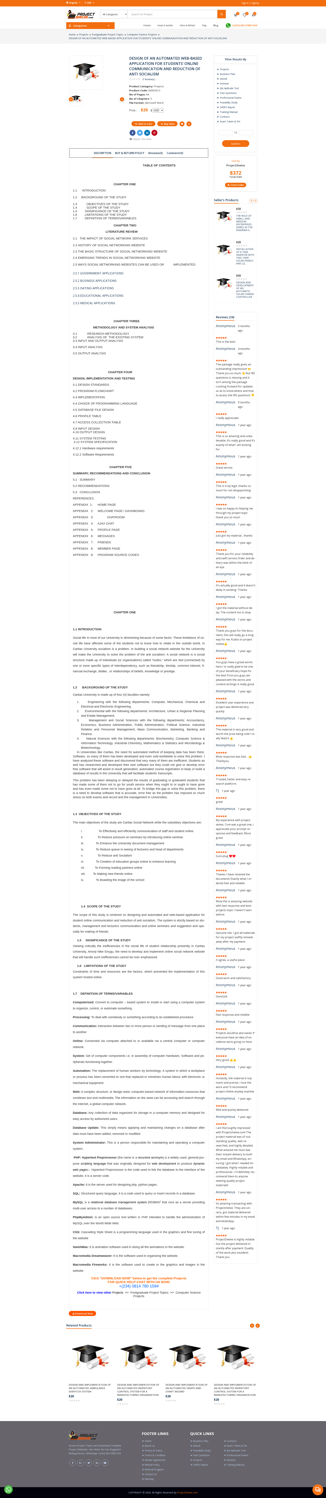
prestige (169, 671)
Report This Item (141, 139)
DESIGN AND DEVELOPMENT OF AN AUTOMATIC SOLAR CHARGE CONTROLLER (245, 223)
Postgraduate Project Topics (107, 34)
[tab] (102, 153)
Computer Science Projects (142, 34)
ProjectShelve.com (187, 1492)
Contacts (224, 116)
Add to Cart (145, 123)
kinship (170, 665)
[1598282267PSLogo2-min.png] (80, 14)
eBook (223, 78)
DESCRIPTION (102, 153)
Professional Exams (230, 97)
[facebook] (72, 1463)
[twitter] (89, 1463)
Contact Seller (237, 185)
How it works (165, 25)
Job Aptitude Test (229, 88)
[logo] (83, 1434)
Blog (215, 25)
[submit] (221, 14)
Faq (204, 25)
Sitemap (149, 1479)
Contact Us (151, 1474)
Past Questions (228, 93)
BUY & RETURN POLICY (129, 153)
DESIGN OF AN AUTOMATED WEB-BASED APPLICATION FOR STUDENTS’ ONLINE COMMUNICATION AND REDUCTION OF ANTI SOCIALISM (148, 38)
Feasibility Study (228, 102)
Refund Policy (152, 1464)
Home (147, 25)
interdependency (125, 665)
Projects (83, 34)
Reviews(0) (155, 153)
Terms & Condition (155, 1455)
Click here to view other (94, 1292)
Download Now (84, 1313)
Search (235, 143)
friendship (157, 665)
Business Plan (227, 74)
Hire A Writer (187, 25)
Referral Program (154, 1469)
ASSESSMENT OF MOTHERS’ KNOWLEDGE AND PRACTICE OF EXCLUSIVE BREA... (245, 256)
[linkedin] (97, 1463)
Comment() (175, 153)
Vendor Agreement (155, 1460)
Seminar (224, 83)
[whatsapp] (8, 1489)
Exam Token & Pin (229, 121)
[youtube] (105, 1463)
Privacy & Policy (153, 1450)
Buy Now (169, 123)
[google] (80, 1463)
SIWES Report (227, 107)
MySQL (78, 1223)
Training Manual (228, 112)
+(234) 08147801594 (244, 25)
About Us (150, 1445)
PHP (145, 1217)
